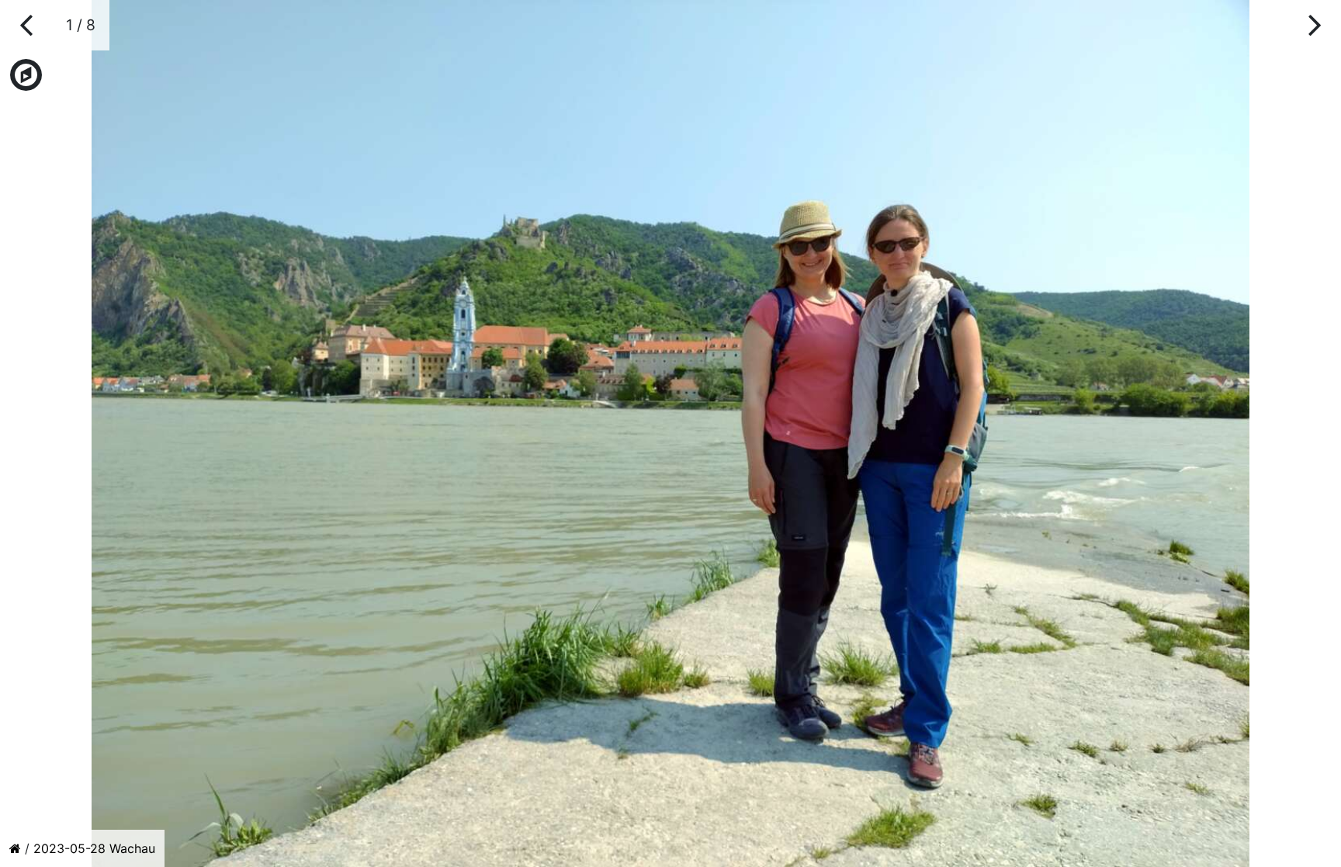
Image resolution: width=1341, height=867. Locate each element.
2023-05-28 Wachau (94, 848)
